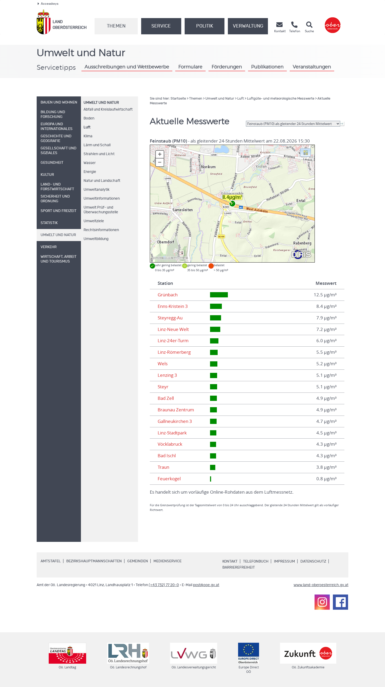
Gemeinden (137, 561)
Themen (116, 26)
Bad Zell (166, 398)
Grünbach (168, 295)
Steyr (163, 387)
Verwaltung (248, 26)
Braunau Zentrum (176, 410)
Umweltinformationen (102, 198)
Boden (89, 118)
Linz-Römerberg (174, 352)
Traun (163, 467)
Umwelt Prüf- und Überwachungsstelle (101, 210)
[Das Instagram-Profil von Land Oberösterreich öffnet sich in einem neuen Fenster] (322, 602)
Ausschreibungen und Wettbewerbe (127, 67)
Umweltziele (94, 221)
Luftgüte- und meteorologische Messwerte (280, 98)
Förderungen (227, 67)
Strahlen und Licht (99, 154)
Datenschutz (313, 561)
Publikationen (267, 67)
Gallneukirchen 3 (175, 421)
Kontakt (230, 561)
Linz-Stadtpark (172, 433)
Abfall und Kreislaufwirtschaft (108, 109)
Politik (204, 26)
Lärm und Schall (97, 145)
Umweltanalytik (96, 190)
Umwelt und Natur (101, 103)
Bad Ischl (167, 456)
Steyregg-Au (170, 318)
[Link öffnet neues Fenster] (332, 21)
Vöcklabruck (170, 444)
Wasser (90, 163)
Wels (163, 364)
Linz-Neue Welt (173, 329)
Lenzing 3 (167, 375)
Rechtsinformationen (101, 230)
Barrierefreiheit (238, 567)
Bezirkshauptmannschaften (94, 561)
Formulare (190, 67)
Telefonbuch (255, 561)
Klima (88, 136)
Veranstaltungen (312, 67)
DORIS (167, 258)
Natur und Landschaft (102, 181)
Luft (87, 127)
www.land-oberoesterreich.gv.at (321, 585)
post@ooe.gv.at (206, 585)
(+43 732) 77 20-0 (164, 585)
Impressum (284, 561)
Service (161, 26)
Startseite (178, 98)
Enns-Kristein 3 (173, 306)
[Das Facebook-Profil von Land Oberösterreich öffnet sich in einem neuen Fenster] (340, 602)
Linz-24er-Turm (173, 341)
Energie (90, 172)
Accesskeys (49, 3)
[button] (305, 152)
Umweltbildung (96, 239)
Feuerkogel (169, 479)
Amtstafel (51, 561)
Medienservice (167, 561)
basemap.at (179, 258)
